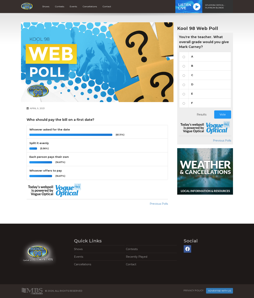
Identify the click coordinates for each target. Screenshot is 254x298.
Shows (45, 6)
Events (73, 6)
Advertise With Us (219, 290)
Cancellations (90, 6)
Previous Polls (159, 203)
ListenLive (184, 6)
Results (201, 114)
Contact (106, 6)
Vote (223, 114)
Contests (59, 6)
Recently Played (136, 256)
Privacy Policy (194, 290)
